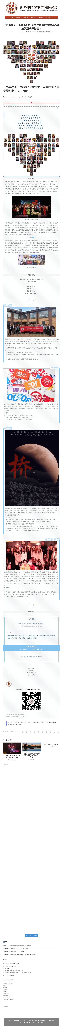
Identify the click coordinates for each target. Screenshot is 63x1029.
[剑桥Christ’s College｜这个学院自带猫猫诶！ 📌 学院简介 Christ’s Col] (17, 809)
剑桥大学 (7, 968)
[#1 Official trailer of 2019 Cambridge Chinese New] (17, 925)
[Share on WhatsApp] (58, 732)
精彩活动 (33, 17)
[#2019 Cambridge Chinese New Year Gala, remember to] (46, 892)
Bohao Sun (8, 97)
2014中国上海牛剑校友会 (50, 744)
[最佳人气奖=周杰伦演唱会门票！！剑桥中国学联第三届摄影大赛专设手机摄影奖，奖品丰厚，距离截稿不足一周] (46, 875)
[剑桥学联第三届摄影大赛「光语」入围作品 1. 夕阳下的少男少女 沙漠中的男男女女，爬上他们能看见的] (46, 859)
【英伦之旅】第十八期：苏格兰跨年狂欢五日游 (12, 756)
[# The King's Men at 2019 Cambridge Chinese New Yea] (17, 908)
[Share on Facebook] (26, 732)
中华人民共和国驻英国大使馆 (12, 963)
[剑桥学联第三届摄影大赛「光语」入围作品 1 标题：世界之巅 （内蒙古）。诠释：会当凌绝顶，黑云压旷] (17, 875)
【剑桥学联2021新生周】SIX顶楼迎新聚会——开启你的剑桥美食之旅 (19, 954)
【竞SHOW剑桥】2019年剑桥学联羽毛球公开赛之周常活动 (31, 755)
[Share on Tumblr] (50, 732)
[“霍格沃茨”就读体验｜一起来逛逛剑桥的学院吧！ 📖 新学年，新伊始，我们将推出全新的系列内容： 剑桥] (17, 826)
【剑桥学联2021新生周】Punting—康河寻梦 (13, 951)
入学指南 (41, 17)
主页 (13, 17)
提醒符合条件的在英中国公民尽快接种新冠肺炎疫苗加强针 (17, 945)
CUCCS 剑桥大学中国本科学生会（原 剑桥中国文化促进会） (19, 972)
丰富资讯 (26, 17)
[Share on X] (22, 732)
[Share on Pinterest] (30, 732)
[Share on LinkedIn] (34, 732)
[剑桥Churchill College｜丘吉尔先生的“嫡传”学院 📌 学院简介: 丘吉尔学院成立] (46, 793)
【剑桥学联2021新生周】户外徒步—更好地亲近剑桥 (15, 948)
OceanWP (40, 1023)
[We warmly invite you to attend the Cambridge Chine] (46, 925)
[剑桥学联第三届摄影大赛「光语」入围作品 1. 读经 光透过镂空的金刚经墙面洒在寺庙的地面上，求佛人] (17, 859)
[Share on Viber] (38, 732)
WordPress (29, 1023)
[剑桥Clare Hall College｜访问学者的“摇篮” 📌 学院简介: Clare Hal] (17, 793)
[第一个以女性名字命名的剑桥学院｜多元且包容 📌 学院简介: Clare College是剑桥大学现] (46, 809)
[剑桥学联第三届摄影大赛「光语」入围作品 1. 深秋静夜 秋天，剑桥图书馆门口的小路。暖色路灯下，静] (46, 842)
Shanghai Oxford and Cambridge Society (14, 970)
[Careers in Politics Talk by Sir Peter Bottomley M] (46, 826)
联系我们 (48, 17)
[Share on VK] (42, 732)
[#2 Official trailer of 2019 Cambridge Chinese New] (46, 908)
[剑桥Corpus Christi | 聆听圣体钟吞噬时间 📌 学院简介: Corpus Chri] (46, 776)
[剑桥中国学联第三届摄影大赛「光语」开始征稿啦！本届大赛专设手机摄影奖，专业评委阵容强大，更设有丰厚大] (17, 892)
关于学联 (18, 17)
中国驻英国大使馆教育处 (10, 966)
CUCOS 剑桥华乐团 (9, 975)
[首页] (9, 31)
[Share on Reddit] (46, 732)
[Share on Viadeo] (54, 732)
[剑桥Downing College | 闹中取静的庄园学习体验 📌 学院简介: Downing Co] (17, 776)
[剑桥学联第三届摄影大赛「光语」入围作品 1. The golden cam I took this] (17, 842)
